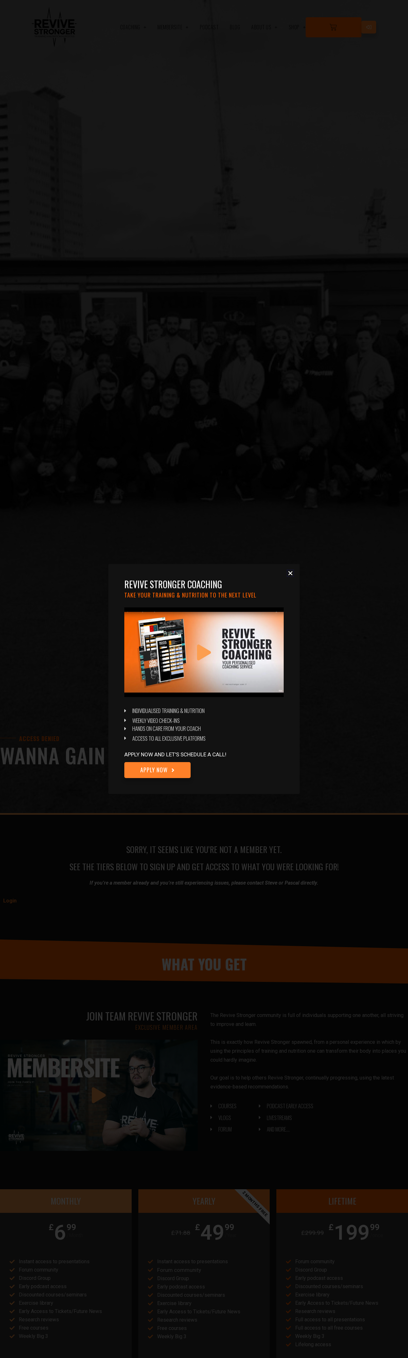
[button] (290, 573)
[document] (204, 679)
